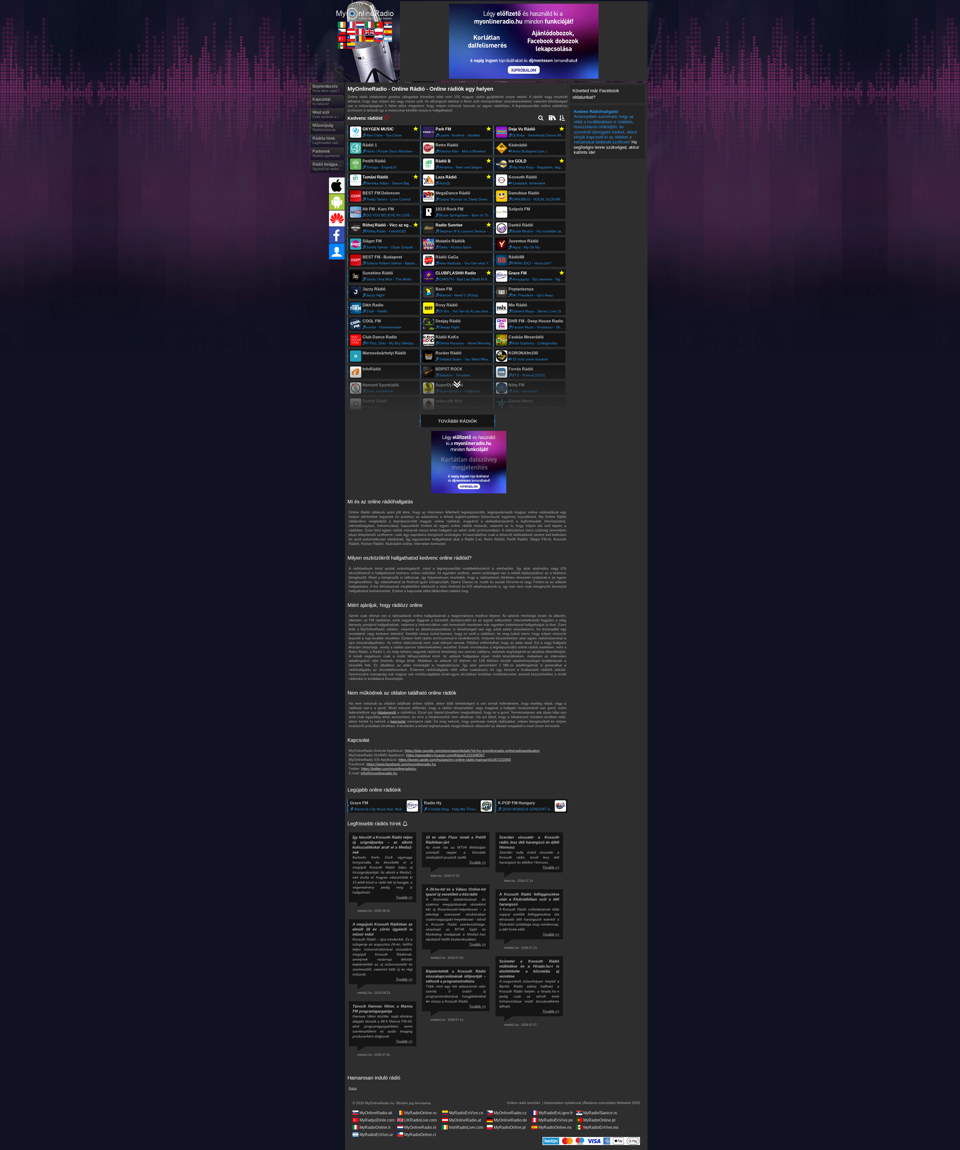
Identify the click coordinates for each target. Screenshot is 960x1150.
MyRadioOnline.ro (420, 1113)
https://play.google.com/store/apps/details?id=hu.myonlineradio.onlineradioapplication (472, 751)
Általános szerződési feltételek (607, 1103)
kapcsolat (398, 721)
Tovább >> (404, 897)
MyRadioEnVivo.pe (555, 1120)
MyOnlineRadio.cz (510, 1113)
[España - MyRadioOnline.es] (388, 32)
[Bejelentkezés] (337, 251)
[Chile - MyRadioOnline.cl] (351, 39)
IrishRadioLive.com (466, 1127)
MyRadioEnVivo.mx (600, 1127)
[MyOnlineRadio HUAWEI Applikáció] (337, 218)
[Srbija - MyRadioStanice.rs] (388, 25)
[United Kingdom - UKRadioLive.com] (370, 32)
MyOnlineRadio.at (465, 1120)
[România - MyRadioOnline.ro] (360, 39)
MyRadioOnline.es (555, 1127)
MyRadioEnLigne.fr (555, 1113)
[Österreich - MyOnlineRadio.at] (351, 32)
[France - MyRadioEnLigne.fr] (351, 25)
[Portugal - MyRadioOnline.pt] (379, 25)
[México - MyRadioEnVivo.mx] (342, 46)
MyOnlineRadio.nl (420, 1127)
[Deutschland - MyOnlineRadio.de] (370, 39)
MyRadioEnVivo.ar (376, 1135)
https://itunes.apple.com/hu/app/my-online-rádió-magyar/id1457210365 (454, 760)
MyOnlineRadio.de (510, 1120)
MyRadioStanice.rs (600, 1113)
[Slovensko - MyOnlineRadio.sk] (379, 39)
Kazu (353, 1088)
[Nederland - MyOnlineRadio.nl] (360, 25)
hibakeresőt (387, 712)
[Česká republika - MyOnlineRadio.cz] (342, 32)
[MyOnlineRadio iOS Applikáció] (337, 185)
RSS (636, 1103)
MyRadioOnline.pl (510, 1127)
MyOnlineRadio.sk (376, 1113)
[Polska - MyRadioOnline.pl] (379, 32)
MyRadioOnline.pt (599, 1120)
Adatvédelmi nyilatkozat (562, 1103)
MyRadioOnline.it (375, 1127)
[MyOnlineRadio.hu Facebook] (337, 235)
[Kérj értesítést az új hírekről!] (405, 824)
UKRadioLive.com (420, 1120)
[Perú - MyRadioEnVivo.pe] (360, 32)
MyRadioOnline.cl (420, 1135)
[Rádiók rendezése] (562, 117)
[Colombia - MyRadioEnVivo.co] (351, 46)
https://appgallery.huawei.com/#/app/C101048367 (445, 755)
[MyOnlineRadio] (365, 10)
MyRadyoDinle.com (377, 1120)
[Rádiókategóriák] (551, 117)
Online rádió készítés (523, 1103)
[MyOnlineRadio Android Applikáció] (337, 202)
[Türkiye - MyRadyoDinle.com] (342, 39)
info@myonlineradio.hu (379, 773)
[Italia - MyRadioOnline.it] (370, 25)
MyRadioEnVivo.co (466, 1113)
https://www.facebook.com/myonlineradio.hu (401, 764)
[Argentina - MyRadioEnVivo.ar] (388, 39)
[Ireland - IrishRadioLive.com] (342, 25)
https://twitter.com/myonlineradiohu (388, 769)
